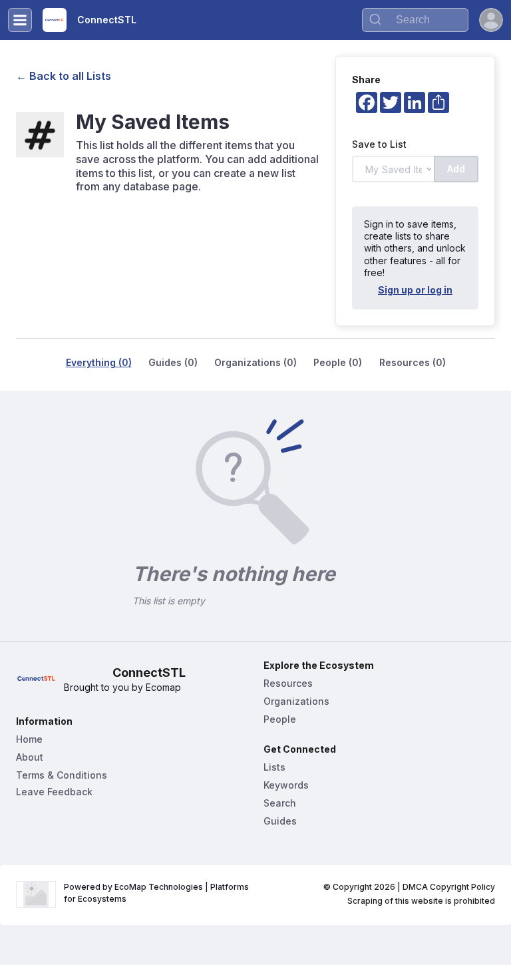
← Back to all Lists (63, 76)
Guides (280, 821)
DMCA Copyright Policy (449, 887)
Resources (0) (412, 362)
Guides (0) (173, 362)
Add (456, 168)
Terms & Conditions (61, 775)
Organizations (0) (255, 362)
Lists (274, 767)
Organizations (296, 701)
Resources (288, 683)
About (29, 757)
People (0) (337, 362)
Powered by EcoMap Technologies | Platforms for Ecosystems (157, 893)
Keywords (286, 785)
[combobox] (415, 20)
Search (279, 803)
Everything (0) (99, 362)
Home (29, 739)
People (279, 719)
